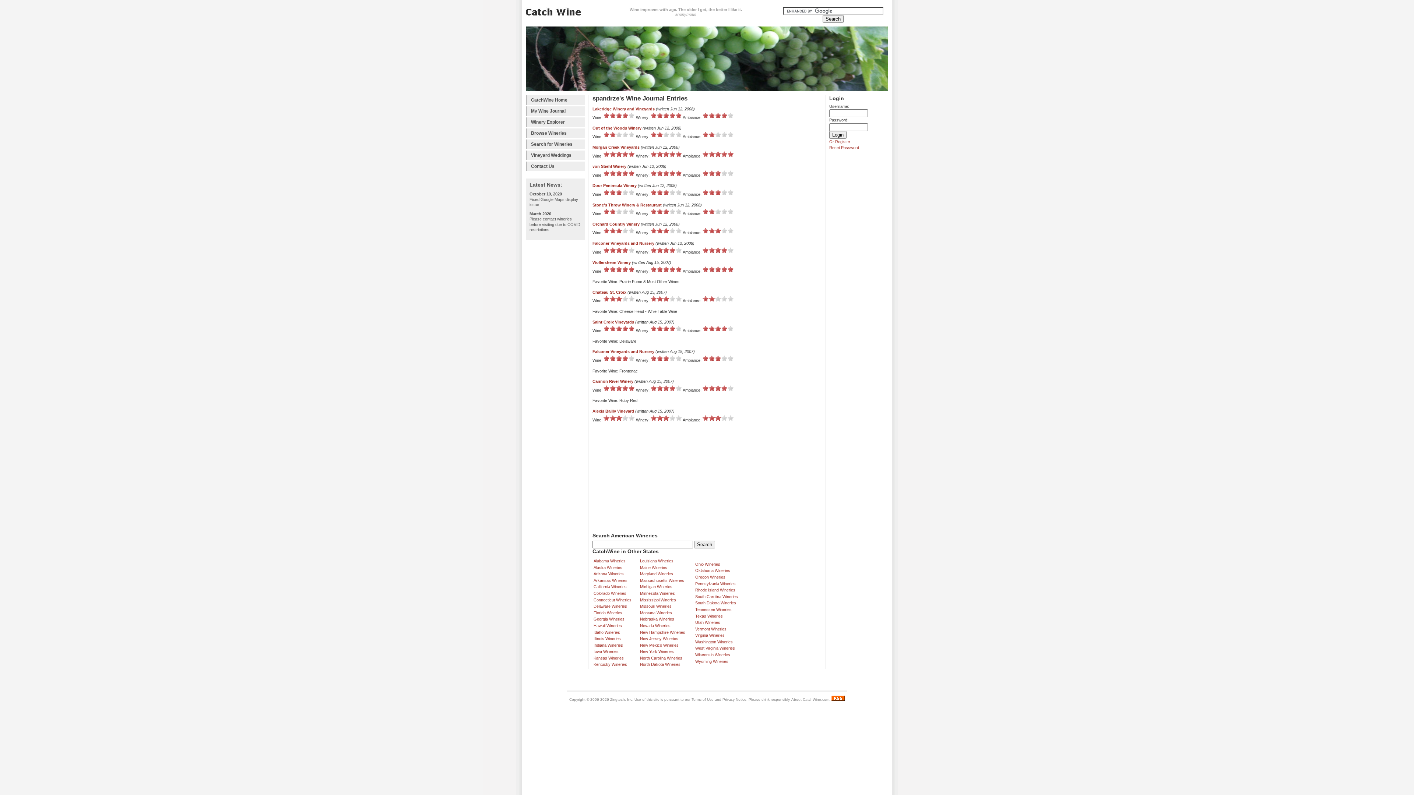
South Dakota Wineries (715, 603)
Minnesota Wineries (657, 593)
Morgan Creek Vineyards (616, 147)
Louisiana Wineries (656, 561)
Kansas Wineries (609, 658)
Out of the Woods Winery (616, 128)
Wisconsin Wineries (712, 655)
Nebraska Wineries (657, 619)
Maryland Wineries (656, 574)
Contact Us (543, 166)
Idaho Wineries (607, 632)
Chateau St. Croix (609, 292)
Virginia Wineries (710, 635)
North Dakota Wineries (660, 664)
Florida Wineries (608, 613)
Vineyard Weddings (551, 155)
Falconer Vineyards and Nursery (623, 243)
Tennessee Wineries (713, 609)
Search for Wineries (552, 144)
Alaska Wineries (608, 567)
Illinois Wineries (607, 638)
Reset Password (844, 147)
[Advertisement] (555, 354)
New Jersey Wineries (659, 638)
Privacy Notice (734, 699)
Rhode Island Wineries (715, 590)
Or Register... (841, 141)
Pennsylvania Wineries (715, 584)
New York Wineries (657, 651)
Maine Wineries (653, 567)
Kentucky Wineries (610, 664)
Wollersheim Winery (611, 262)
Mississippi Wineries (658, 600)
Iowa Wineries (606, 651)
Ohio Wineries (707, 564)
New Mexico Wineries (659, 645)
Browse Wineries (549, 133)
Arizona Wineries (609, 574)
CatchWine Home (549, 100)
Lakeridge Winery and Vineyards (623, 109)
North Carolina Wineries (661, 658)
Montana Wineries (656, 613)
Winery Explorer (548, 122)
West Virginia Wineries (715, 648)
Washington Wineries (714, 642)
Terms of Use (703, 699)
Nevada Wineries (655, 625)
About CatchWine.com (810, 699)
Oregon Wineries (710, 577)
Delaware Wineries (610, 606)
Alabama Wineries (610, 561)
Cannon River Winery (612, 381)
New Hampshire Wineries (662, 632)
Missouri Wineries (656, 606)
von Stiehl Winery (609, 166)
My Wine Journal (548, 111)
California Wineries (610, 586)
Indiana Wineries (608, 645)
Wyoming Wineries (711, 661)
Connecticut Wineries (613, 600)
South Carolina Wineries (716, 596)
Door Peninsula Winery (614, 185)
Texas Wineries (709, 616)
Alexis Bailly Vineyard (613, 411)
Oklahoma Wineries (712, 570)
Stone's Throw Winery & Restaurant (627, 205)
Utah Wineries (707, 622)
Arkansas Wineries (610, 580)
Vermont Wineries (711, 629)
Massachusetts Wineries (662, 580)
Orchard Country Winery (616, 224)
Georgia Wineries (609, 619)
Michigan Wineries (656, 586)
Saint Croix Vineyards (613, 322)
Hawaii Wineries (608, 625)
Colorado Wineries (610, 593)
